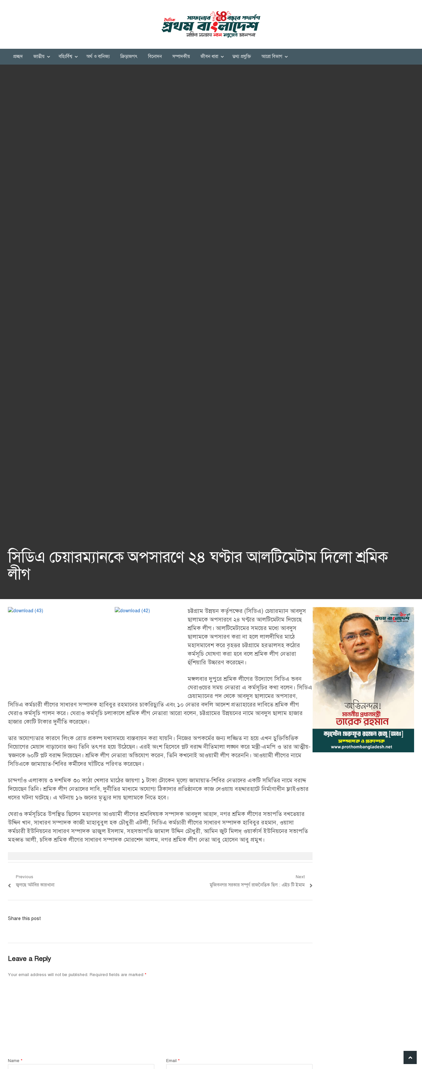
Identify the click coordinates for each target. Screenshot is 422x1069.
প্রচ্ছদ (18, 56)
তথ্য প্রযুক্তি (241, 56)
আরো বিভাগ (271, 56)
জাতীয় (39, 56)
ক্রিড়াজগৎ (128, 56)
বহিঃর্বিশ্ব (65, 56)
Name (15, 1060)
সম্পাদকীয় (181, 56)
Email (173, 1060)
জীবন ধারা (209, 56)
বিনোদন (155, 56)
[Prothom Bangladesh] (211, 24)
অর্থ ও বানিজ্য (98, 56)
